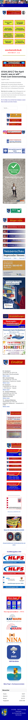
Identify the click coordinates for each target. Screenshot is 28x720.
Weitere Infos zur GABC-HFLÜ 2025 (14, 511)
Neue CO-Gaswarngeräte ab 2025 (14, 530)
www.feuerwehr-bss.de (13, 50)
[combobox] (9, 108)
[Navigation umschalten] (2, 5)
